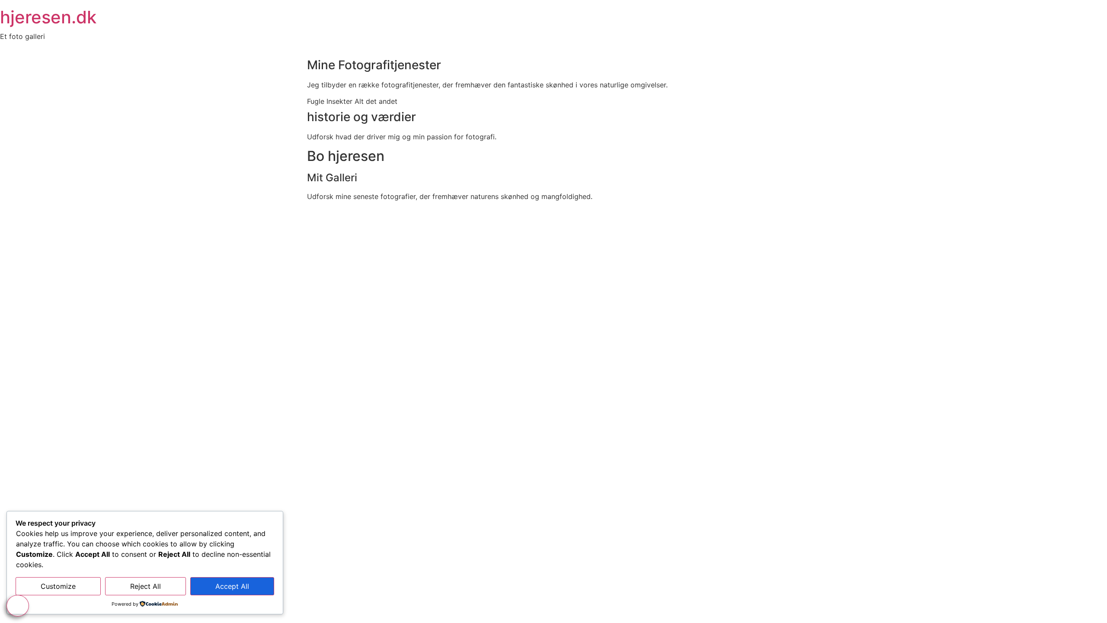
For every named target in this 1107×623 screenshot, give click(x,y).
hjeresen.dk (48, 17)
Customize (58, 586)
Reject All (145, 586)
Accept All (232, 586)
